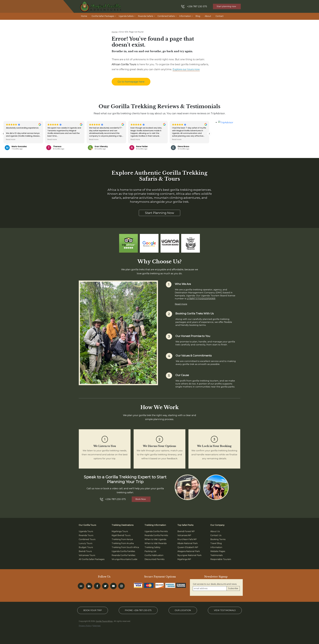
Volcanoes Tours (87, 555)
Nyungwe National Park (189, 555)
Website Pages (217, 551)
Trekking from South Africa (125, 547)
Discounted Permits (154, 559)
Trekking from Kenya (122, 539)
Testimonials (216, 555)
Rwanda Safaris (145, 16)
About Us (215, 531)
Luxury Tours (85, 543)
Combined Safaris (166, 16)
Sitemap (97, 626)
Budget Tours (86, 547)
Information (185, 16)
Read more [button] (10, 139)
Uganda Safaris (126, 16)
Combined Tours (87, 539)
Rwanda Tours (86, 535)
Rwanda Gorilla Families (123, 555)
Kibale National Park (187, 543)
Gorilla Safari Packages (103, 16)
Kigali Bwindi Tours (121, 535)
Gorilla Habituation (154, 555)
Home (84, 16)
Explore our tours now (186, 69)
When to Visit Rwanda (155, 543)
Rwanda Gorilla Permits (156, 535)
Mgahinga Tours (120, 531)
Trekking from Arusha (123, 543)
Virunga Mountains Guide (124, 559)
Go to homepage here (131, 81)
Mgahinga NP (184, 559)
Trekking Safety (152, 547)
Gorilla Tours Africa (104, 621)
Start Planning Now (159, 213)
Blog (198, 16)
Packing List (150, 551)
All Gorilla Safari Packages (91, 559)
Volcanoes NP (184, 535)
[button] (209, 133)
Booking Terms (217, 539)
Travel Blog (216, 543)
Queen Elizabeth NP (187, 547)
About (208, 16)
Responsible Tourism (220, 559)
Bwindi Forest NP (186, 531)
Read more (181, 304)
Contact (220, 16)
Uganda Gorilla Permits (156, 531)
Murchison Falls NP (187, 539)
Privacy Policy (85, 626)
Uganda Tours (86, 531)
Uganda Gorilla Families (123, 551)
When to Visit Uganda (155, 539)
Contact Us (215, 535)
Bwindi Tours (85, 551)
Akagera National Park (188, 551)
